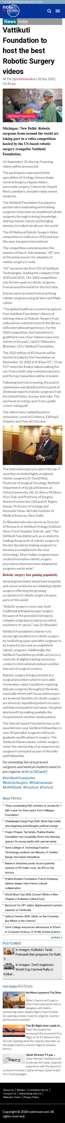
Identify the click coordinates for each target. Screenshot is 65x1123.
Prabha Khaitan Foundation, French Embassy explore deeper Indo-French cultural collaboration (31, 883)
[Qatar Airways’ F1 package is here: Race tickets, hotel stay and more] (14, 1058)
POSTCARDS (12, 943)
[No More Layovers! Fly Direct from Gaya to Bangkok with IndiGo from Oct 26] (14, 1000)
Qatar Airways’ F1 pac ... (40, 1054)
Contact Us (9, 1093)
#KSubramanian (40, 783)
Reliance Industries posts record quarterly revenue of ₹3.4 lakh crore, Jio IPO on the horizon (30, 868)
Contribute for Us (38, 1089)
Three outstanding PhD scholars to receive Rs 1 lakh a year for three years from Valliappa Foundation (33, 810)
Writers (21, 1089)
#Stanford (30, 787)
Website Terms (12, 1097)
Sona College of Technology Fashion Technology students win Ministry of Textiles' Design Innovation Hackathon (31, 852)
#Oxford (46, 787)
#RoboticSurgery (15, 783)
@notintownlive (24, 79)
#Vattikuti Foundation (19, 778)
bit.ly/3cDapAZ (36, 772)
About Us (8, 1089)
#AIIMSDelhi (12, 787)
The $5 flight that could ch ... (44, 1025)
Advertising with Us (30, 1093)
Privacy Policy (31, 1097)
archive (56, 937)
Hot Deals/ (18, 986)
